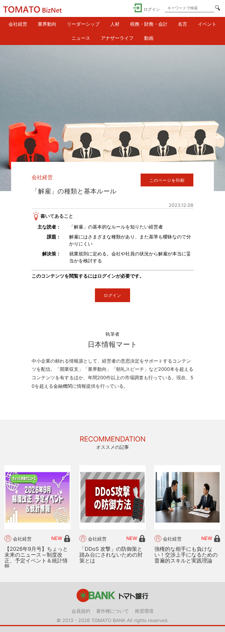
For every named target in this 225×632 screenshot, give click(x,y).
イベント (207, 24)
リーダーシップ (83, 24)
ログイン (112, 295)
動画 (149, 38)
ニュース (80, 38)
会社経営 (17, 24)
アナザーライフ (117, 38)
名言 (182, 24)
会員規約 (80, 611)
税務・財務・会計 (149, 24)
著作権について (112, 611)
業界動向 (47, 24)
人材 (115, 24)
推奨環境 (144, 611)
